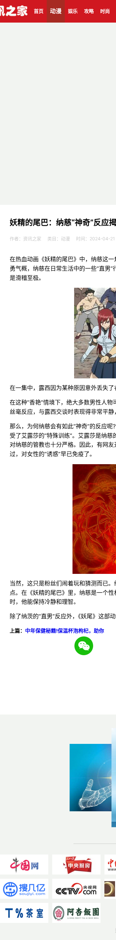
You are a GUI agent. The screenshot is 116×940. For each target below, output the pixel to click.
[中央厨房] (76, 865)
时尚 (105, 11)
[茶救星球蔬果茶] (24, 913)
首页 (39, 11)
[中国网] (24, 865)
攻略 (89, 11)
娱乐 (73, 11)
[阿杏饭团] (76, 913)
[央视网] (76, 889)
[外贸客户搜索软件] (24, 889)
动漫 (56, 11)
